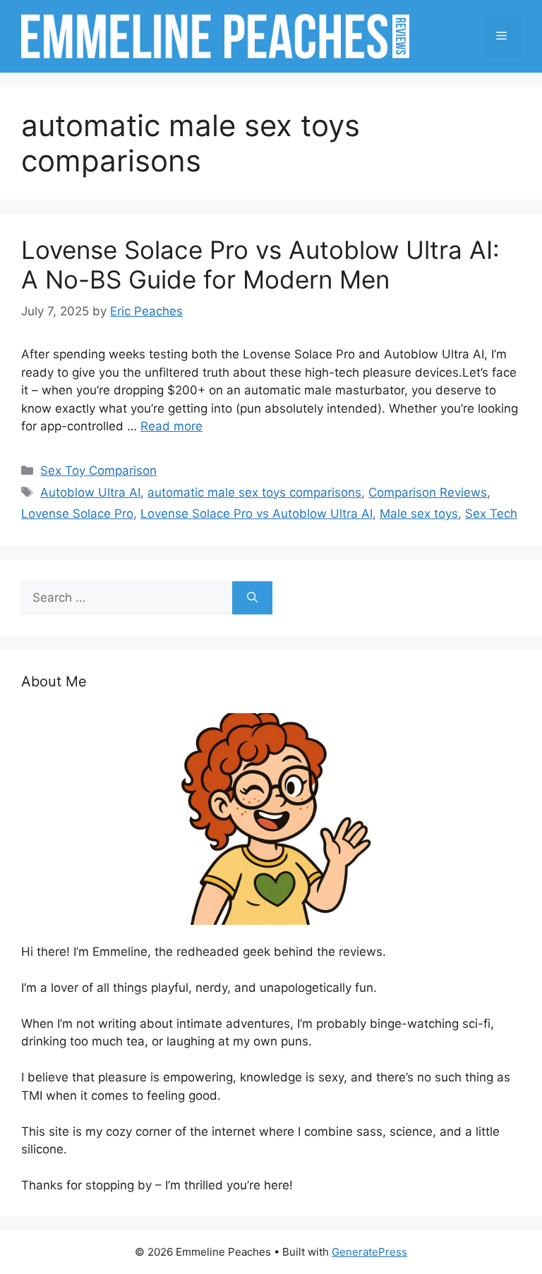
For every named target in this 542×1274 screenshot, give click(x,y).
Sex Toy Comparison (98, 470)
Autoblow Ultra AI (90, 492)
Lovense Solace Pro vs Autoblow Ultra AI (256, 513)
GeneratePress (369, 1251)
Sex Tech (491, 513)
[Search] (252, 598)
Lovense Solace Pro (77, 513)
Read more (171, 426)
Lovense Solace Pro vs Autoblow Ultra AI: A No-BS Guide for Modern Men (260, 264)
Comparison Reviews (427, 492)
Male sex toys (419, 513)
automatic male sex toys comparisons (254, 492)
